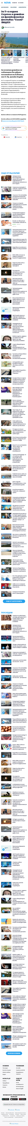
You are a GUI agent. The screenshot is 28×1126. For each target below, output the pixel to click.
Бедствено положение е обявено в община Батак (19, 247)
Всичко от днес (7, 1070)
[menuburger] (2, 2)
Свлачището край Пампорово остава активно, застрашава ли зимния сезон (19, 562)
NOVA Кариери (20, 1086)
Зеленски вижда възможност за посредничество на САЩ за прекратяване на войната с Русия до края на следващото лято (19, 939)
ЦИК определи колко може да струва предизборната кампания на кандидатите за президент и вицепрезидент (18, 392)
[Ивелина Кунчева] (2, 27)
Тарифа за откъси (4, 1114)
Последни (5, 1068)
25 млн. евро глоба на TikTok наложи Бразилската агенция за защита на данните (19, 747)
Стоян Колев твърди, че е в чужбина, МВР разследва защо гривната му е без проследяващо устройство (19, 458)
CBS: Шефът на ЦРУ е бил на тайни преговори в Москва (19, 1045)
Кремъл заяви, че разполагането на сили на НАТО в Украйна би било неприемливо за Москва (19, 957)
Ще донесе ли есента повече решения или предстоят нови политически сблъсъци (18, 508)
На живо (20, 2)
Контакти (17, 1114)
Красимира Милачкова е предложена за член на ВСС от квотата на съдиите (19, 468)
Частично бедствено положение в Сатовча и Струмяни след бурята (19, 569)
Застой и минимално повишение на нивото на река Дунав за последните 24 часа (19, 544)
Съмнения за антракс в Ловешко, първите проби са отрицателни (19, 189)
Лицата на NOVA (20, 1070)
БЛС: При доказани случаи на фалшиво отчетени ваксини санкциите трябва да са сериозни (19, 578)
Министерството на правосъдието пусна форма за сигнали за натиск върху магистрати (18, 301)
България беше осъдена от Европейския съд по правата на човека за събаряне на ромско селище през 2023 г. (19, 381)
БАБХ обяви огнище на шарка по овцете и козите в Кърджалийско (19, 256)
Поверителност (6, 1115)
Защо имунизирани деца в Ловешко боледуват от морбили (19, 695)
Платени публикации (19, 1117)
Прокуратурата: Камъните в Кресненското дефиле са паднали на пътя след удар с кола (19, 291)
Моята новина (6, 1072)
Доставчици (11, 1114)
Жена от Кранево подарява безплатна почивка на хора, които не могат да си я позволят (19, 553)
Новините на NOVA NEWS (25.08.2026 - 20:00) (19, 660)
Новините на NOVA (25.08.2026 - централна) (19, 676)
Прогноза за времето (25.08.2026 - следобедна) (18, 309)
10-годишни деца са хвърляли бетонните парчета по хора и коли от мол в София (19, 974)
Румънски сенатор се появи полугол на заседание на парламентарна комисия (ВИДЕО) (19, 803)
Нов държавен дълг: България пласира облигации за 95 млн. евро (18, 364)
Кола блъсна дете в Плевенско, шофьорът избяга (18, 491)
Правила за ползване (20, 1115)
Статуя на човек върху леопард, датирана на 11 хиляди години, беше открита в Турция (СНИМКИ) (19, 618)
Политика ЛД (12, 1115)
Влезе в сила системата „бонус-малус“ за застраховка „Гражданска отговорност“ (19, 448)
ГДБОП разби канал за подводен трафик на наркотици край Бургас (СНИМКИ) (19, 318)
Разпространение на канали (20, 1112)
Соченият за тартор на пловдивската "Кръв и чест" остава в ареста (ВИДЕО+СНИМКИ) (19, 499)
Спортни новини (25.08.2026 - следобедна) (17, 864)
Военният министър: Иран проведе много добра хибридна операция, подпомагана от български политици (19, 527)
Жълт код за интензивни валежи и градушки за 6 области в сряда (19, 439)
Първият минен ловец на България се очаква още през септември (19, 475)
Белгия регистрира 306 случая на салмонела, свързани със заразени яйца (19, 729)
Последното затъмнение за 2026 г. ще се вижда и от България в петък (18, 273)
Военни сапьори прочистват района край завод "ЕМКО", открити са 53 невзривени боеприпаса (19, 403)
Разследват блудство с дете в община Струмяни (19, 371)
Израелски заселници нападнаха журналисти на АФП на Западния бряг (19, 921)
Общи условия (23, 1114)
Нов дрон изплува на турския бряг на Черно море (18, 821)
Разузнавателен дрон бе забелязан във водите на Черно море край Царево (19, 241)
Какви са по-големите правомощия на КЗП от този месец (18, 585)
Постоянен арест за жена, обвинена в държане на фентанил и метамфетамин (19, 966)
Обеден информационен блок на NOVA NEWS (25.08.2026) (19, 1037)
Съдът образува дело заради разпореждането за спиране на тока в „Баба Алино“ (19, 347)
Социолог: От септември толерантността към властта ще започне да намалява (19, 197)
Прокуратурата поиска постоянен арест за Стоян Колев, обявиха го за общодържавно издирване (19, 232)
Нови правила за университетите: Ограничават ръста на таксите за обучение (19, 423)
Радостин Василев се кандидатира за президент (18, 264)
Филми (4, 1087)
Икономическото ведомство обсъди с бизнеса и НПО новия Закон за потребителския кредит (19, 281)
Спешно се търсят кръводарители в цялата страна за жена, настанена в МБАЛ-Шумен (19, 206)
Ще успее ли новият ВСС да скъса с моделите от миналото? (19, 536)
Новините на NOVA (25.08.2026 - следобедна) (17, 884)
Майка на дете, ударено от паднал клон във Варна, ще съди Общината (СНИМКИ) (19, 338)
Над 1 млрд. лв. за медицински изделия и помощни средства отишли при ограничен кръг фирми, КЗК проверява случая (18, 413)
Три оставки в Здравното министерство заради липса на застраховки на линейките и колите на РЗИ (19, 912)
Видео (4, 1074)
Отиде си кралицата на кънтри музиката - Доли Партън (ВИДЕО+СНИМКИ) (19, 646)
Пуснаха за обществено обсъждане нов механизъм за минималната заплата (19, 356)
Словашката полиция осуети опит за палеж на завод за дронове (19, 786)
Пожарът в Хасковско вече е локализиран (18, 592)
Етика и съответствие (8, 1117)
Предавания (6, 1083)
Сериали (5, 1085)
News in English (19, 1088)
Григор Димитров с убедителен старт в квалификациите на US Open (18, 638)
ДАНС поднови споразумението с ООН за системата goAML (19, 483)
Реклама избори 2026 (10, 1112)
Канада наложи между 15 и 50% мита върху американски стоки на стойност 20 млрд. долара (19, 738)
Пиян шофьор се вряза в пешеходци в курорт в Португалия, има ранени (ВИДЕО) (19, 998)
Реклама (2, 1112)
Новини (14, 2)
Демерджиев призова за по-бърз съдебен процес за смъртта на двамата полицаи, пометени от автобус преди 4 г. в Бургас (19, 517)
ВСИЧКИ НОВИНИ (14, 1053)
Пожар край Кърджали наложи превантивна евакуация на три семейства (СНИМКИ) (18, 215)
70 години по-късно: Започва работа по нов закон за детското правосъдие (19, 431)
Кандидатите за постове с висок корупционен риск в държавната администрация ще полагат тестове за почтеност (18, 328)
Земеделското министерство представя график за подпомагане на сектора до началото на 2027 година (19, 179)
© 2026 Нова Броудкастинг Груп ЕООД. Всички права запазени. (14, 1121)
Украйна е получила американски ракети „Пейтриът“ (18, 793)
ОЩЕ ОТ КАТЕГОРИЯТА (14, 601)
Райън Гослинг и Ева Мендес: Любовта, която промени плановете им (19, 982)
